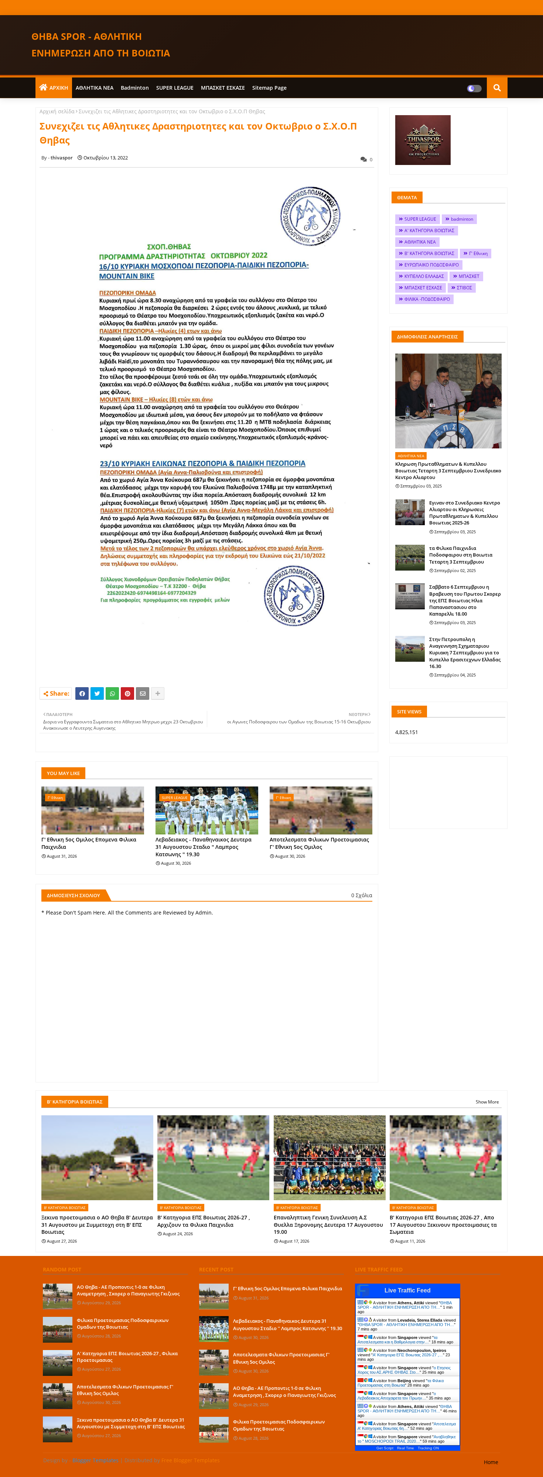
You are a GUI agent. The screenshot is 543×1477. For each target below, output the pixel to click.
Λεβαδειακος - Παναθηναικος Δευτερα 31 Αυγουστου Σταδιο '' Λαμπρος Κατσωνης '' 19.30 (204, 846)
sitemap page (269, 87)
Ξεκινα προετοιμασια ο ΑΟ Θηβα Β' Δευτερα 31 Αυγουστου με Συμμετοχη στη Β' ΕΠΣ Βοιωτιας (97, 1224)
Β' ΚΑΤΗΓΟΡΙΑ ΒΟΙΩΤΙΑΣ (429, 253)
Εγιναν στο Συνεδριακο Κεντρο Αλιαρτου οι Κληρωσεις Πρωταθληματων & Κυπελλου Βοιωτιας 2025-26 (464, 512)
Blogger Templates (95, 1460)
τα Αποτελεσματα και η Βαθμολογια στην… (397, 1339)
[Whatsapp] (112, 693)
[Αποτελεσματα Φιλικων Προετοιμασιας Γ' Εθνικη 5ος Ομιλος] (57, 1396)
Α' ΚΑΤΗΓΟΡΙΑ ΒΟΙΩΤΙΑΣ (429, 230)
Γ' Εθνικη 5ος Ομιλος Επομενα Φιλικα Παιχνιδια (88, 843)
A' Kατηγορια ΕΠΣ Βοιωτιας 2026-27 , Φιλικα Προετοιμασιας (127, 1356)
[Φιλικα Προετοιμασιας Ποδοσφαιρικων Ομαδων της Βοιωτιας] (57, 1330)
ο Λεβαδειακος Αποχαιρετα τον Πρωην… (397, 1395)
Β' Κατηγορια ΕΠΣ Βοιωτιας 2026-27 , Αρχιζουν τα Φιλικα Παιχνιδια (203, 1221)
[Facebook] (82, 693)
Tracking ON (428, 1448)
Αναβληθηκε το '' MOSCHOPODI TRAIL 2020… (407, 1439)
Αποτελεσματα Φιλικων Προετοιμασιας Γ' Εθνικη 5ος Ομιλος (319, 843)
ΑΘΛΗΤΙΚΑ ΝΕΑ (94, 87)
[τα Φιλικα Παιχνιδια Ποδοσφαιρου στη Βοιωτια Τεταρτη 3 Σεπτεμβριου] (410, 558)
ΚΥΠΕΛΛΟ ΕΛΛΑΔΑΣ (424, 276)
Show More (487, 1102)
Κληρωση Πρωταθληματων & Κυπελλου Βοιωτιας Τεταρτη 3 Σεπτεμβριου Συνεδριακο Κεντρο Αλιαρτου (448, 471)
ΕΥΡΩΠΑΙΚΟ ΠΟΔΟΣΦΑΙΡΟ (431, 265)
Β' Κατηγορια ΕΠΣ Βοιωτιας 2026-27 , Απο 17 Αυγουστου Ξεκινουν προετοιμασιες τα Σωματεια (443, 1224)
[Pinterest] (127, 693)
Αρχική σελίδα (57, 111)
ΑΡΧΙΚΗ (58, 87)
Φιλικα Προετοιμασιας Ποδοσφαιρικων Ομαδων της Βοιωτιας (122, 1323)
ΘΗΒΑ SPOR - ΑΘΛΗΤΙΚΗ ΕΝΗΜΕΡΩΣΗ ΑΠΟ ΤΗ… (404, 1305)
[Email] (142, 693)
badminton (135, 87)
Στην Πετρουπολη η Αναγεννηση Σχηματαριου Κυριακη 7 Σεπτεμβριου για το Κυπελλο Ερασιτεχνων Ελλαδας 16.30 (465, 652)
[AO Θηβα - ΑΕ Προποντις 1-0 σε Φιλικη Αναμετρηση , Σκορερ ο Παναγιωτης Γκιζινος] (57, 1296)
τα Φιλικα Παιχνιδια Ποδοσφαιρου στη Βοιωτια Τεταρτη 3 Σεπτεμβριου (460, 555)
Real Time (405, 1448)
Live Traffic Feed (408, 1290)
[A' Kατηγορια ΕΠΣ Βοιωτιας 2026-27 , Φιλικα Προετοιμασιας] (57, 1363)
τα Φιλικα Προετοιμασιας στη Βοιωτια (401, 1382)
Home (491, 1462)
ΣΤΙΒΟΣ (464, 288)
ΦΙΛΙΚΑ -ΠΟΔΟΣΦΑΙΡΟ (427, 299)
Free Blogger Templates (190, 1460)
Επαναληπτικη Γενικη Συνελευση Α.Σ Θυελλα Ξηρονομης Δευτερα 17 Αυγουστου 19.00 (328, 1224)
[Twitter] (97, 693)
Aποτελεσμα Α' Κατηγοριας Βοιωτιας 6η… (407, 1426)
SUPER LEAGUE (175, 87)
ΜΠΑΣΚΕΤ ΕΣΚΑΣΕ (223, 87)
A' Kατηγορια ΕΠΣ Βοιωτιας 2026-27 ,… (408, 1355)
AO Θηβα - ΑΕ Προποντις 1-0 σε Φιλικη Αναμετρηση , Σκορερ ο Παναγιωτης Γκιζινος (128, 1290)
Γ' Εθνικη (478, 253)
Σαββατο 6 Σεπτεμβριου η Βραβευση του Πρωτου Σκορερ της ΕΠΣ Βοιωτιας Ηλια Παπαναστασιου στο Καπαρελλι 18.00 (465, 600)
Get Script (384, 1448)
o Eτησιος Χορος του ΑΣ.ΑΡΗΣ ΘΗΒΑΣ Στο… (404, 1370)
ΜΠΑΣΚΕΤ (469, 276)
